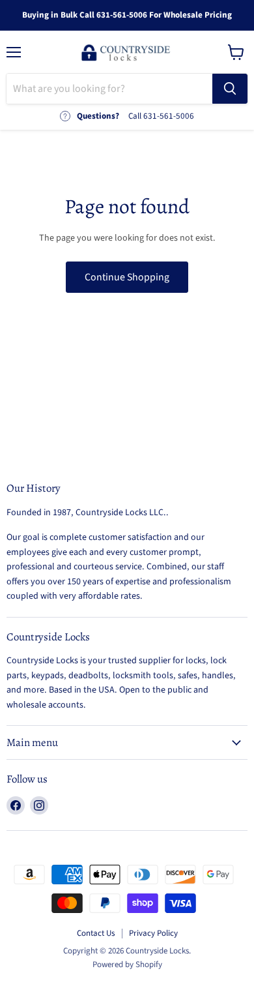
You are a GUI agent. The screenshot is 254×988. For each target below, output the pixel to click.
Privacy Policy (153, 933)
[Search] (229, 89)
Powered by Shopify (127, 964)
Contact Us (96, 933)
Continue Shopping (127, 277)
